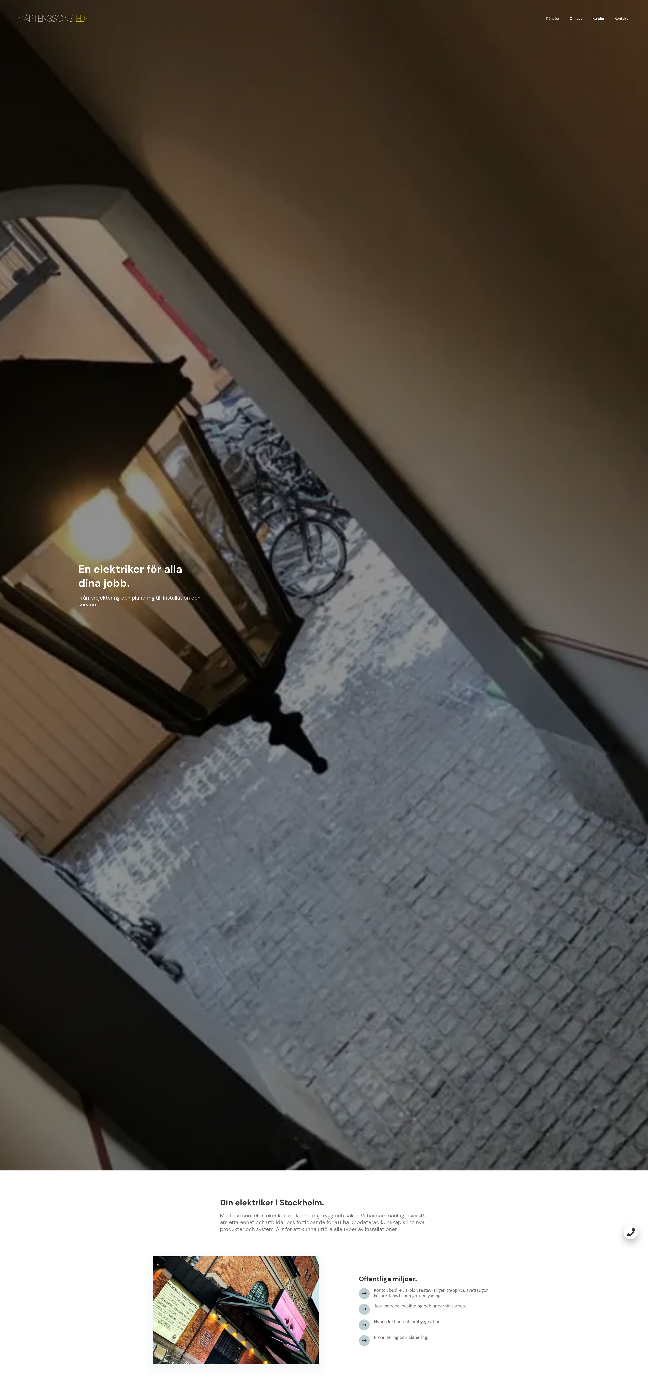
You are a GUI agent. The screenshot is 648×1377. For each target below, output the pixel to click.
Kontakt (621, 18)
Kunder (598, 18)
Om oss (576, 18)
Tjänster (553, 18)
